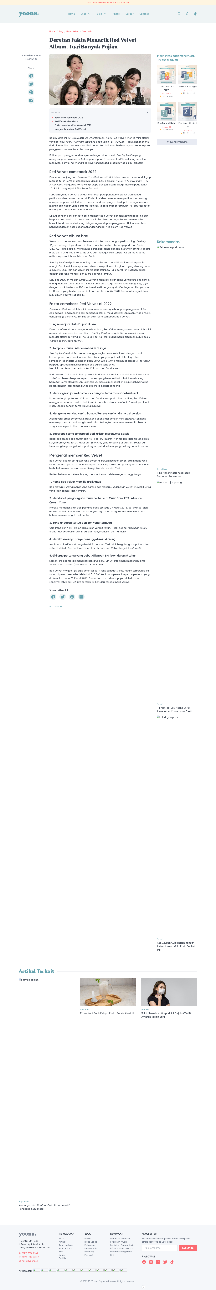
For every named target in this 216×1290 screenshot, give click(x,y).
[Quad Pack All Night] (166, 74)
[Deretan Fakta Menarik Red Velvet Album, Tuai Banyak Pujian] (31, 100)
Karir (61, 1251)
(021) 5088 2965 (30, 1253)
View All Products (177, 142)
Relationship (90, 1248)
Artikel (62, 1242)
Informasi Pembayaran (121, 1248)
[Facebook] (144, 1262)
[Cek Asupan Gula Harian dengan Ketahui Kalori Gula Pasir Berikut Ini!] (177, 825)
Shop (83, 13)
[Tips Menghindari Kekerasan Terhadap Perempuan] (177, 355)
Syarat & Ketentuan (120, 1238)
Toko (61, 1238)
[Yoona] (29, 14)
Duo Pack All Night (167, 123)
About (116, 13)
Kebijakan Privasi (118, 1242)
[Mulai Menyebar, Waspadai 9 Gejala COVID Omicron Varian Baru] (169, 992)
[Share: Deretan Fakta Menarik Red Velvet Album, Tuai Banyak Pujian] (31, 76)
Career (129, 13)
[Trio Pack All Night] (187, 74)
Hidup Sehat (72, 31)
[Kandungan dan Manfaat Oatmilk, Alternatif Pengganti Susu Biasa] (47, 1088)
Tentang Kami (66, 1245)
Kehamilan (89, 1245)
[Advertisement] (177, 195)
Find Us (62, 1258)
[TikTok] (172, 1262)
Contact (144, 13)
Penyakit (88, 1255)
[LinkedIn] (158, 1262)
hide (147, 112)
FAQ (112, 1255)
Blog (99, 13)
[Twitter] (165, 1262)
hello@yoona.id (30, 1261)
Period (87, 1238)
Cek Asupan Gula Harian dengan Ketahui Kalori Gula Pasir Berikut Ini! (176, 946)
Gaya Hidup (87, 31)
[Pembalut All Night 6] (187, 111)
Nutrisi (160, 704)
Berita (62, 1255)
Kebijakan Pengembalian (122, 1245)
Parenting (89, 1251)
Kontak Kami (65, 1248)
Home (71, 13)
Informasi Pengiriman (121, 1251)
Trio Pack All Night (188, 86)
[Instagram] (151, 1262)
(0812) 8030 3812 (30, 1257)
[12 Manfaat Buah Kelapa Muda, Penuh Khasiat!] (108, 992)
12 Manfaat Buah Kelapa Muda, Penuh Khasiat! (107, 1013)
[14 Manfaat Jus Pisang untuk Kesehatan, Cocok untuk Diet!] (177, 590)
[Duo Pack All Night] (166, 111)
